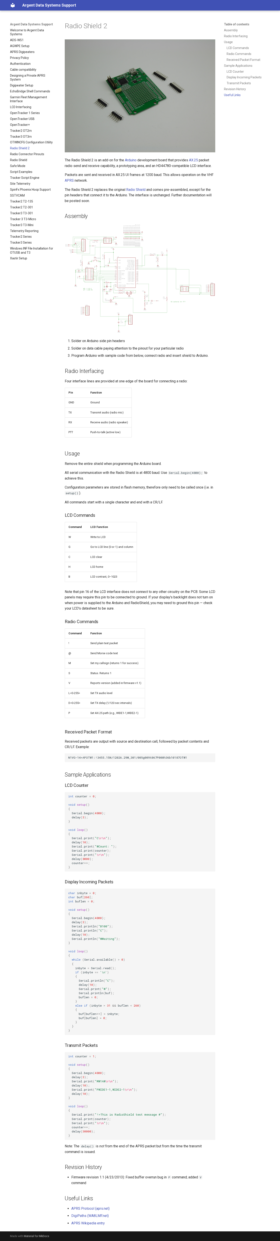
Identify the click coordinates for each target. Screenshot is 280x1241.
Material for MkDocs (36, 1236)
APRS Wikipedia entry (88, 1223)
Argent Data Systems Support (31, 24)
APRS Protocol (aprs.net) (90, 1208)
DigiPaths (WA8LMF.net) (90, 1216)
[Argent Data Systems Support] (12, 5)
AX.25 (193, 160)
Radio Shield (135, 190)
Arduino (130, 160)
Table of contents (236, 24)
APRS (69, 180)
